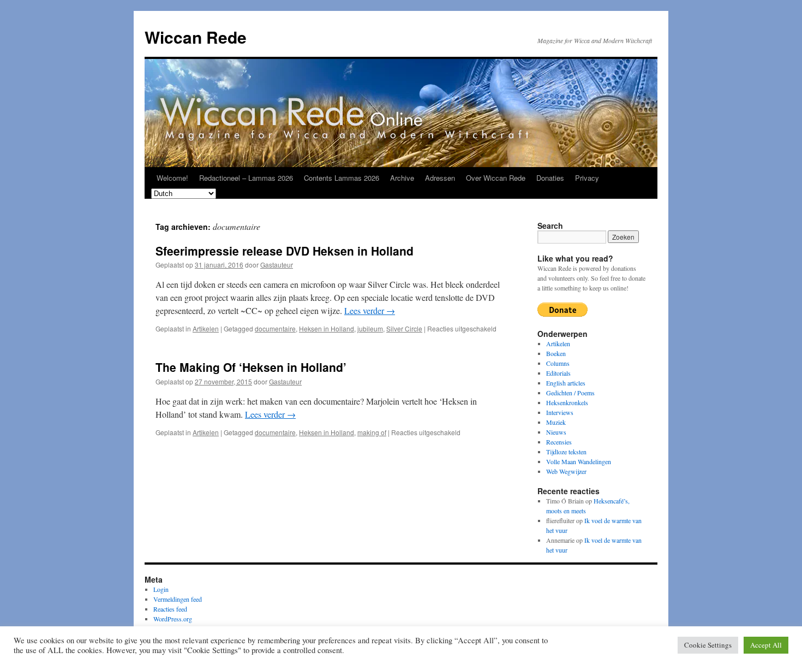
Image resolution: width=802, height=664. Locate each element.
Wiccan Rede (196, 37)
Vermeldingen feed (177, 599)
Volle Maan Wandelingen (578, 461)
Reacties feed (170, 608)
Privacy (587, 178)
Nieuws (556, 432)
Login (161, 589)
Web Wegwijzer (566, 471)
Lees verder (369, 310)
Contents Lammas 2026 (341, 178)
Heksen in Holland (326, 328)
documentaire (275, 328)
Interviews (559, 412)
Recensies (559, 441)
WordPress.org (172, 618)
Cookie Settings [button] (708, 645)
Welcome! (172, 178)
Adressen (440, 178)
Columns (558, 363)
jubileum (370, 328)
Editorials (558, 373)
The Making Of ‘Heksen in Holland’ (250, 367)
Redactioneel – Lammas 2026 (246, 178)
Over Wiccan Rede (495, 178)
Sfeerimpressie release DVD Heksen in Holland (284, 250)
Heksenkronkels (567, 402)
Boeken (556, 353)
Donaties (550, 178)
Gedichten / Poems (570, 392)
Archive (402, 178)
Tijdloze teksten (566, 451)
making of (371, 432)
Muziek (556, 422)
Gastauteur (276, 264)
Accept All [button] (766, 645)
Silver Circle (404, 328)
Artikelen (206, 328)
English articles (565, 382)
